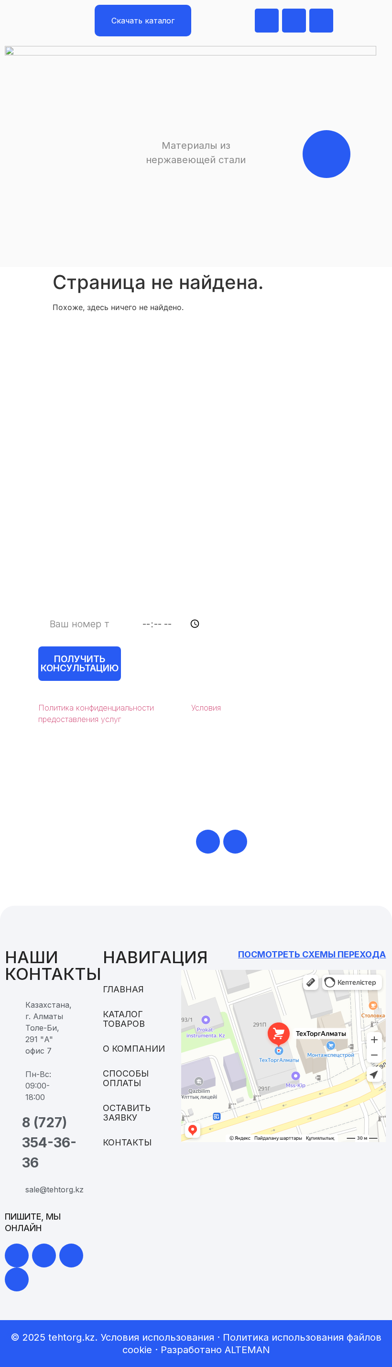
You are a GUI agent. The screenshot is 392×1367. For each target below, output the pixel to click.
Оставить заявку (127, 1112)
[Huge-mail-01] (294, 21)
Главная (123, 989)
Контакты (127, 1142)
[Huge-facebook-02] (71, 1255)
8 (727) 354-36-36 (113, 841)
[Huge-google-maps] (267, 21)
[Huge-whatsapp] (208, 842)
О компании (134, 1049)
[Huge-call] (321, 21)
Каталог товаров (124, 1019)
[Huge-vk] (17, 1279)
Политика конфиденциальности (96, 707)
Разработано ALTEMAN (215, 1350)
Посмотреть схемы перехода (312, 954)
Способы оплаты (126, 1078)
